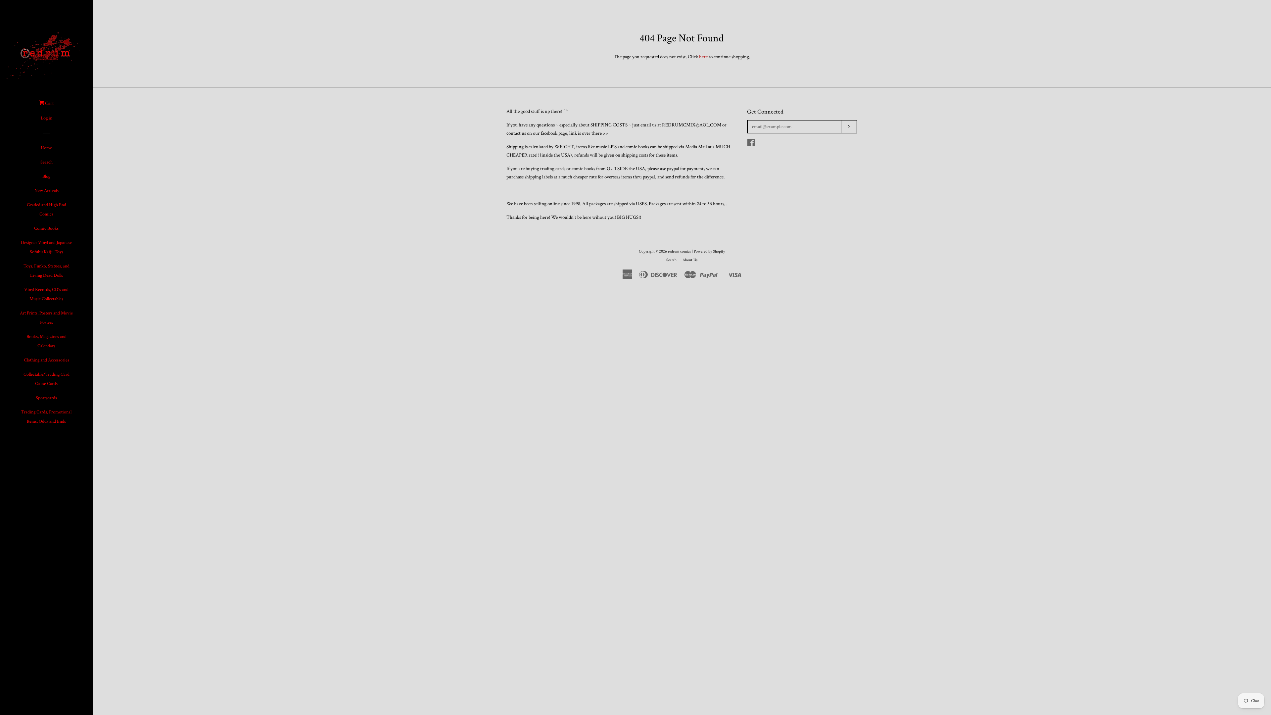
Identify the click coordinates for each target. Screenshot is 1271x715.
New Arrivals (46, 191)
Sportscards (46, 398)
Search (46, 162)
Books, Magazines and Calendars (46, 341)
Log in (46, 118)
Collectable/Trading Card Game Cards (47, 379)
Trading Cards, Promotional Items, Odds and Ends (46, 416)
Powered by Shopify (709, 251)
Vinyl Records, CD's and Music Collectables (46, 294)
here (703, 57)
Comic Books (46, 228)
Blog (46, 176)
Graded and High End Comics (46, 209)
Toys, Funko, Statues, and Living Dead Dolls (47, 270)
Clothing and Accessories (46, 360)
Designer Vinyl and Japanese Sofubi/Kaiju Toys (46, 247)
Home (46, 148)
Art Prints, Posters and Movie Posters (46, 317)
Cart (49, 103)
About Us (690, 260)
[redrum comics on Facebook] (751, 144)
